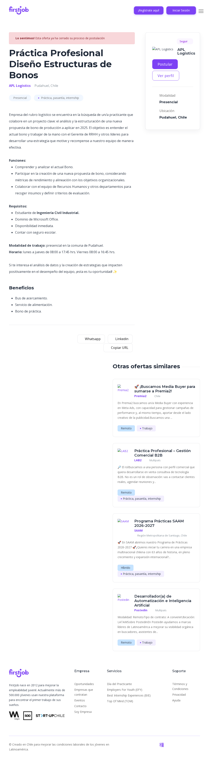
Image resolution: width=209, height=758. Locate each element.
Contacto (80, 706)
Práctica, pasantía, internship (59, 98)
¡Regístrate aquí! (148, 10)
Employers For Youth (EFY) (124, 690)
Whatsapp (92, 339)
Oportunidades (84, 684)
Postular (165, 64)
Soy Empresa (83, 712)
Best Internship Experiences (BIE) (129, 695)
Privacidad (179, 694)
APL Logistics (20, 85)
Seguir (184, 41)
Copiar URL (119, 347)
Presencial (20, 98)
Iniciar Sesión (181, 10)
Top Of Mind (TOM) (120, 701)
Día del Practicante (119, 684)
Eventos (79, 700)
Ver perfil (166, 75)
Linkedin (121, 339)
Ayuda (176, 700)
